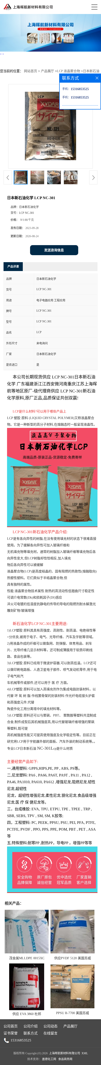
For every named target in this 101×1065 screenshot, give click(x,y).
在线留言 (50, 1033)
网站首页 (30, 71)
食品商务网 (65, 1059)
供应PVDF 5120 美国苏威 (72, 958)
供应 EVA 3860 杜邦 (26, 1014)
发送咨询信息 (54, 250)
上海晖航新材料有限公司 (64, 1053)
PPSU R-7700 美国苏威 (72, 1013)
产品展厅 (47, 71)
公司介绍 (30, 1026)
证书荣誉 (11, 1033)
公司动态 (50, 1026)
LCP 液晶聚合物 (68, 71)
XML (85, 1053)
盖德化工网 (49, 1059)
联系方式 (30, 1033)
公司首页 (11, 1026)
